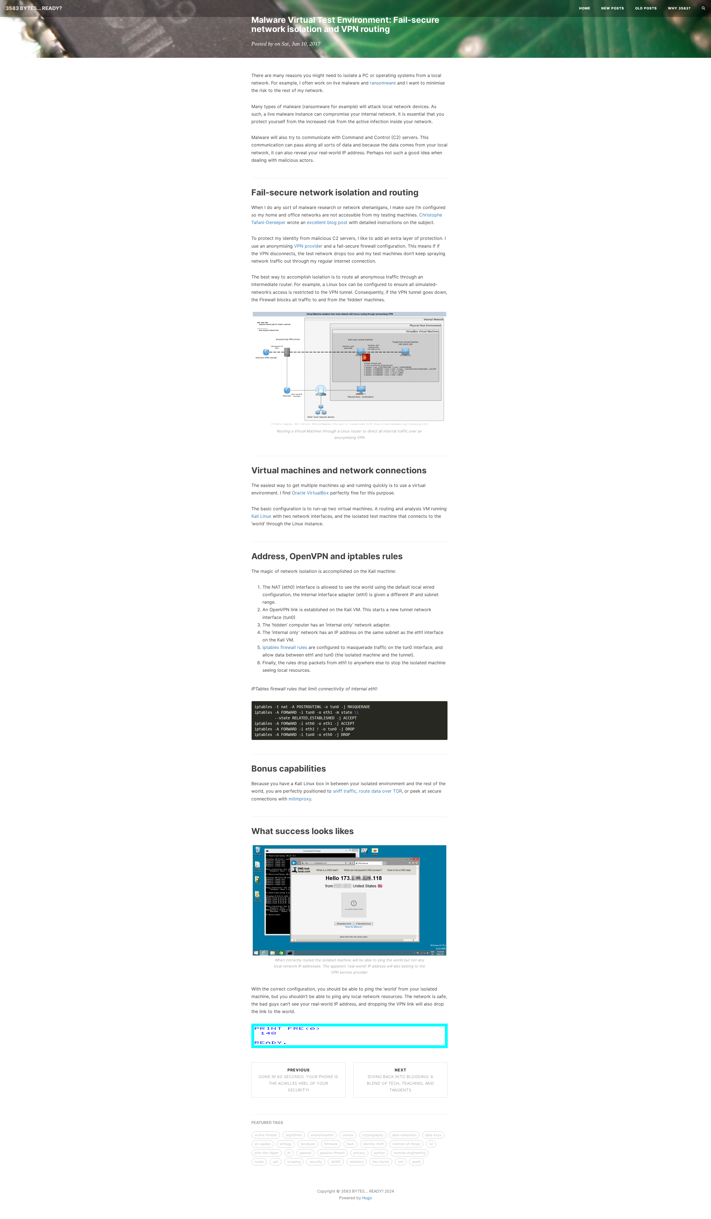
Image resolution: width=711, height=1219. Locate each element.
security (315, 1162)
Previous (298, 1080)
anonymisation (322, 1135)
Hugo (367, 1197)
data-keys (433, 1135)
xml (400, 1162)
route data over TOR (380, 791)
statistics (357, 1162)
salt (275, 1162)
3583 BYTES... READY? (34, 8)
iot (431, 1144)
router (259, 1162)
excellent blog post (327, 222)
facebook (308, 1144)
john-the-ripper (267, 1153)
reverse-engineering (409, 1153)
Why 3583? (679, 8)
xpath (416, 1162)
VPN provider (308, 246)
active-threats (266, 1135)
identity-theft (373, 1144)
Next (400, 1080)
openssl (305, 1153)
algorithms (294, 1135)
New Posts (612, 8)
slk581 (336, 1162)
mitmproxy (300, 799)
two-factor (380, 1162)
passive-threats (332, 1153)
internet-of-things (406, 1144)
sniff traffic (344, 791)
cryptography (372, 1135)
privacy (359, 1153)
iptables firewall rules (284, 647)
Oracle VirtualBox (310, 493)
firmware (331, 1144)
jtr (289, 1153)
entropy (286, 1144)
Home (584, 8)
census (348, 1135)
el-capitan (263, 1144)
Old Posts (646, 8)
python (379, 1153)
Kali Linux (261, 516)
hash (350, 1144)
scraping (294, 1162)
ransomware (383, 83)
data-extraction (404, 1135)
